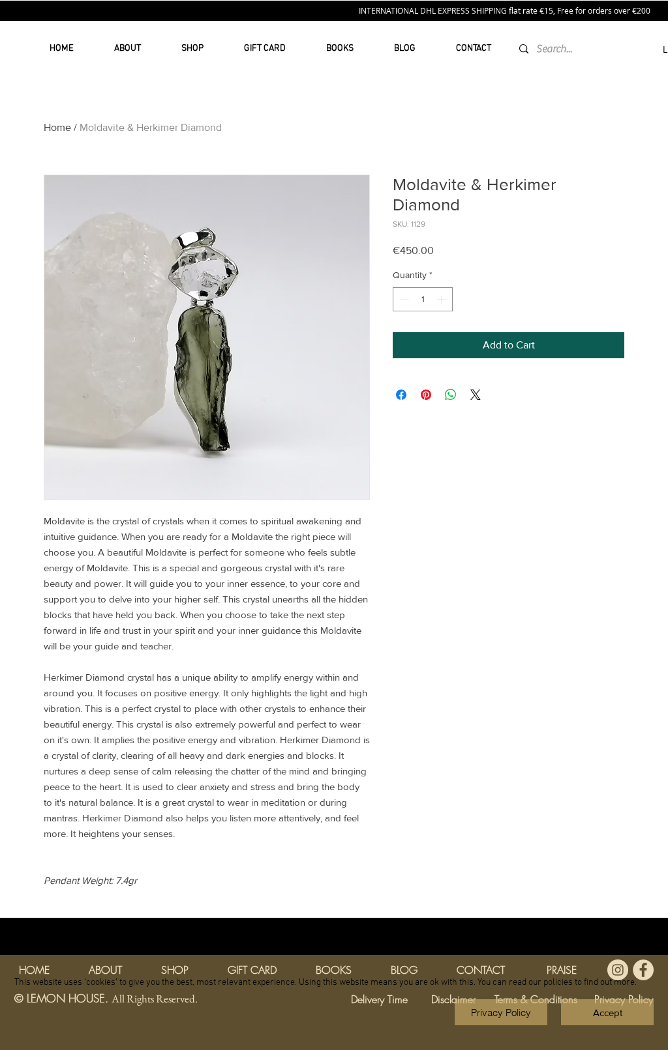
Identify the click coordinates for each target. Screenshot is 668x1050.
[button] (607, 1012)
